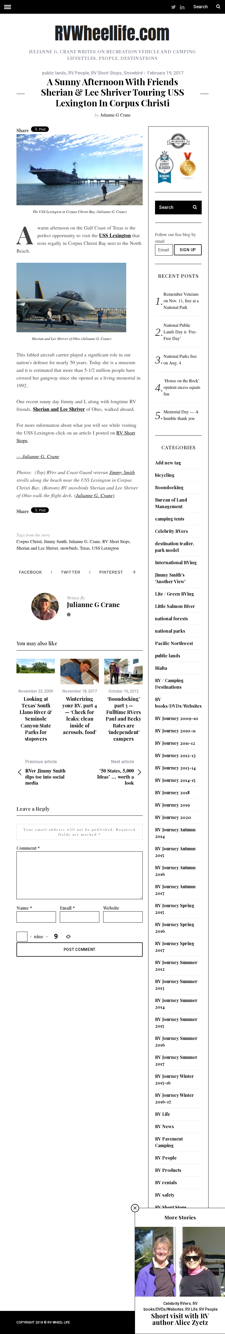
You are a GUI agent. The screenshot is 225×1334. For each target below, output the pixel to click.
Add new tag (168, 463)
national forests (171, 618)
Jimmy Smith (122, 472)
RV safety (165, 1195)
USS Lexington (115, 235)
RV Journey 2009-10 (176, 718)
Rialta (161, 668)
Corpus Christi (29, 541)
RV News (164, 1126)
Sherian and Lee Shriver (37, 548)
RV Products (168, 1170)
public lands (54, 73)
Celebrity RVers (171, 531)
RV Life (162, 1114)
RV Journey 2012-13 (175, 755)
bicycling (165, 475)
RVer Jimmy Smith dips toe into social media (45, 772)
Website (111, 908)
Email (67, 908)
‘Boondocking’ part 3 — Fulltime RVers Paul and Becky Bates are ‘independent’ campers (123, 719)
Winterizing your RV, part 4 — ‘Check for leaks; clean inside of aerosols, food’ (79, 715)
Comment (28, 848)
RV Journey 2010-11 (175, 731)
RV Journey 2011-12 (175, 743)
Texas (85, 548)
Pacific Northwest (174, 643)
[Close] (135, 1208)
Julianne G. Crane (84, 541)
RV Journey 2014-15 (175, 780)
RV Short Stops (106, 73)
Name (24, 908)
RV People (78, 73)
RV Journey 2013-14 (175, 768)
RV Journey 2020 (173, 817)
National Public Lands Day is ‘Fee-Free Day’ (180, 331)
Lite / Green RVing (174, 594)
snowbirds (69, 548)
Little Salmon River (175, 606)
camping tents (169, 519)
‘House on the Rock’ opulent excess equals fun (182, 387)
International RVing (176, 562)
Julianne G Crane (115, 115)
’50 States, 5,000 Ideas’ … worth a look (115, 772)
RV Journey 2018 (172, 792)
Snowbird (133, 73)
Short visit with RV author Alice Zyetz (180, 1319)
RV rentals (166, 1182)
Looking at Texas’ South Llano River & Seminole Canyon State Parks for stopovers (35, 719)
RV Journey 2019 (172, 805)
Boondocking (169, 487)
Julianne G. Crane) (95, 495)
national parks (170, 631)
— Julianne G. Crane (37, 456)
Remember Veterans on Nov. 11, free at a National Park (181, 300)
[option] (35, 700)
